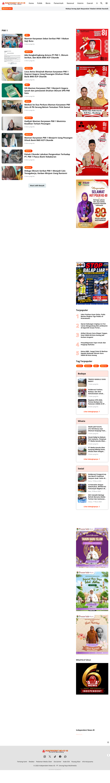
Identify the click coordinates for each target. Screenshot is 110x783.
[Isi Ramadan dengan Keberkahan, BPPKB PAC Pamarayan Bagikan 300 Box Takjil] (82, 488)
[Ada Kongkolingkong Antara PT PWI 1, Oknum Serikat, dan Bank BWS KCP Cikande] (12, 57)
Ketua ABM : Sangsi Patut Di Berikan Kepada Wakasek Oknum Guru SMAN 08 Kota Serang (94, 353)
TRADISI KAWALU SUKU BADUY (97, 380)
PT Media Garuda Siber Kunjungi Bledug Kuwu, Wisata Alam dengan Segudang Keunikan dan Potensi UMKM (97, 450)
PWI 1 (27, 35)
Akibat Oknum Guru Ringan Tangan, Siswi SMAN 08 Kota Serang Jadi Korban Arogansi (94, 335)
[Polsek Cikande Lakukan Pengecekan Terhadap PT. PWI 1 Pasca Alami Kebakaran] (12, 156)
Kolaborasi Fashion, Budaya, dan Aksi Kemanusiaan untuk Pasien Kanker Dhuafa (96, 392)
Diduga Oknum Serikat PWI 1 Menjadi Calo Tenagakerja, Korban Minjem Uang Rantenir (45, 172)
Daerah (90, 3)
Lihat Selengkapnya (91, 412)
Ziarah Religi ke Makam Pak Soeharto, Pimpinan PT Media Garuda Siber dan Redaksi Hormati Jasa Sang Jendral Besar (97, 439)
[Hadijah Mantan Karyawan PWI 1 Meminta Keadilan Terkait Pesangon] (12, 123)
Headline (28, 151)
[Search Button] (101, 3)
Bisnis (48, 3)
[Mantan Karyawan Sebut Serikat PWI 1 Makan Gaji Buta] (12, 41)
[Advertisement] (55, 19)
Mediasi (28, 101)
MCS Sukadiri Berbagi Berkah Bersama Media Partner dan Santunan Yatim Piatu (96, 497)
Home (31, 3)
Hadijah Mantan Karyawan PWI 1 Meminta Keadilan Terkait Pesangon (45, 122)
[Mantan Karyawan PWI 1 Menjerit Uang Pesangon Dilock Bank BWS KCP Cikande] (12, 140)
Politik (39, 3)
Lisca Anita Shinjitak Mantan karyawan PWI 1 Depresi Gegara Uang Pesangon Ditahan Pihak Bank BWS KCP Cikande (46, 74)
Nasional (70, 3)
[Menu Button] (106, 3)
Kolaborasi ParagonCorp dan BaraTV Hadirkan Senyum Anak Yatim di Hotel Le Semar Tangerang (97, 476)
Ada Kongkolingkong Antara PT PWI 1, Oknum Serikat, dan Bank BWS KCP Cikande (46, 56)
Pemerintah (58, 3)
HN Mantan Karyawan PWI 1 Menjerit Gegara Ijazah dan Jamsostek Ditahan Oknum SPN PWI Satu (47, 90)
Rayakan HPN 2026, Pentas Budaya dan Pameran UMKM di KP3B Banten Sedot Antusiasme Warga (97, 402)
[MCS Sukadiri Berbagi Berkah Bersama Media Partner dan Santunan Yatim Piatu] (82, 498)
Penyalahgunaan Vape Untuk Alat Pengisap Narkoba (93, 344)
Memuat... (79, 734)
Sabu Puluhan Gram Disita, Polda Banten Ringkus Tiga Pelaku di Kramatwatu (93, 316)
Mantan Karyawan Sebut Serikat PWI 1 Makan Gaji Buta (46, 39)
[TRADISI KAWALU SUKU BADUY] (82, 382)
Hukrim (80, 3)
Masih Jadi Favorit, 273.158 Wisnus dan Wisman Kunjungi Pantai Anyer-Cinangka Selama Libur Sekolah (97, 429)
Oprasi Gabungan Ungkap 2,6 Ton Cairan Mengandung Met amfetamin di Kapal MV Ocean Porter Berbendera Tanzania (94, 326)
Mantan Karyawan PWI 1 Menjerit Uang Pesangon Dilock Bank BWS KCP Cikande (48, 139)
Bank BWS (29, 51)
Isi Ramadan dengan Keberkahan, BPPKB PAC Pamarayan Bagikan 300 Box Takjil (97, 487)
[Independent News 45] (13, 3)
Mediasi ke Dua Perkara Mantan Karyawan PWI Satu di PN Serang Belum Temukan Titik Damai (47, 105)
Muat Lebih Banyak (37, 186)
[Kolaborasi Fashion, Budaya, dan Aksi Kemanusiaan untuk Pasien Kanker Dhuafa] (82, 393)
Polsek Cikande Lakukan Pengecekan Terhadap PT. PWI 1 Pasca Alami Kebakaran (47, 155)
